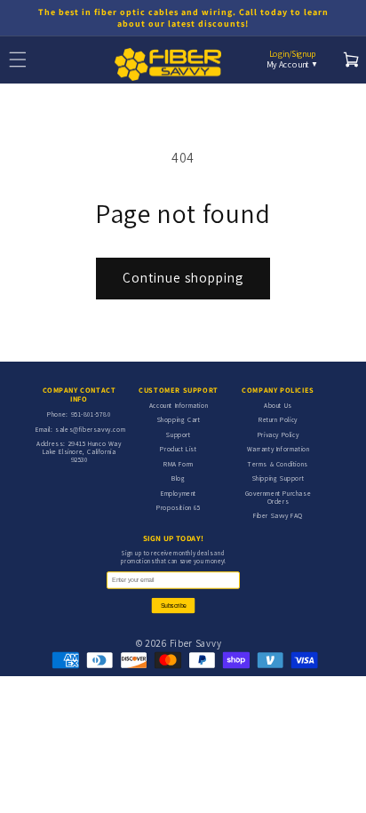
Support (178, 434)
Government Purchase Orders (278, 497)
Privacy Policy (278, 434)
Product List (178, 448)
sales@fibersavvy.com (90, 429)
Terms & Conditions (278, 463)
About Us (278, 405)
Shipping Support (278, 478)
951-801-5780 (91, 414)
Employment (178, 493)
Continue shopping (183, 277)
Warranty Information (278, 448)
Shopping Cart (179, 419)
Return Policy (278, 419)
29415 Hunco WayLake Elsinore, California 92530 (82, 451)
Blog (178, 478)
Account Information (178, 405)
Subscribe (174, 606)
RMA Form (178, 463)
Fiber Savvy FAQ (278, 515)
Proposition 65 (178, 507)
